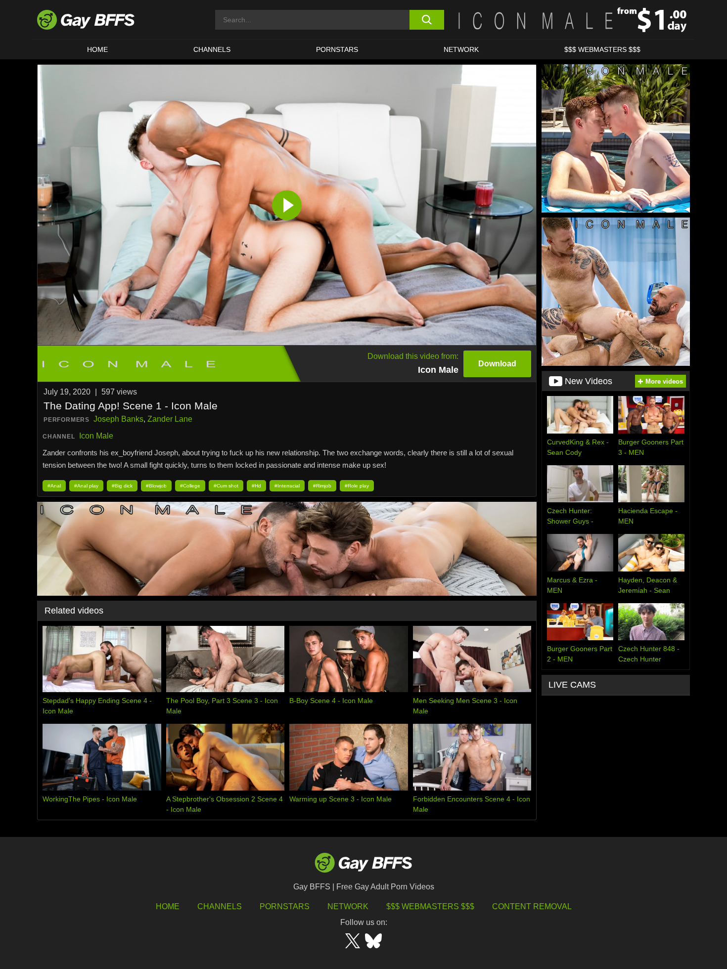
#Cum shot (226, 485)
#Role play (357, 485)
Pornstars (285, 906)
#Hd (256, 485)
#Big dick (122, 485)
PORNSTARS (337, 49)
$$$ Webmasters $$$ (602, 49)
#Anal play (86, 485)
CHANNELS (211, 49)
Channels (219, 906)
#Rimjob (322, 485)
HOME (97, 49)
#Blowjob (156, 485)
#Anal (54, 485)
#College (190, 485)
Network (461, 49)
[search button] (426, 20)
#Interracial (287, 485)
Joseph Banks (118, 419)
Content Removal (532, 906)
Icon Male (96, 436)
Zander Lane (169, 419)
